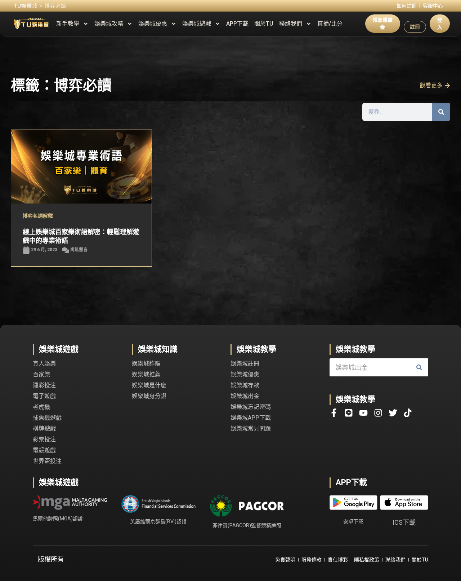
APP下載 (237, 23)
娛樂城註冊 (244, 363)
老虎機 (41, 406)
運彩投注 (44, 385)
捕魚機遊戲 (47, 417)
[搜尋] (441, 112)
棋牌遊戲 (44, 428)
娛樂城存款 (244, 385)
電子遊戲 (44, 396)
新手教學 (67, 23)
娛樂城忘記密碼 (250, 406)
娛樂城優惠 (152, 23)
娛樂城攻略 (108, 23)
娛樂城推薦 (146, 374)
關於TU (263, 23)
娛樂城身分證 (149, 396)
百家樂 (41, 374)
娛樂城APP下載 (250, 417)
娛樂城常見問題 (250, 428)
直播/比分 (330, 23)
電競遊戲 (44, 450)
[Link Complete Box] (81, 198)
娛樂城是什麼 (149, 385)
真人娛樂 (44, 363)
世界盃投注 (47, 461)
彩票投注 (44, 439)
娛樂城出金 (244, 396)
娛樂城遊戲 (196, 23)
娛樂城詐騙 (146, 363)
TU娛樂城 (25, 6)
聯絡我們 (290, 23)
